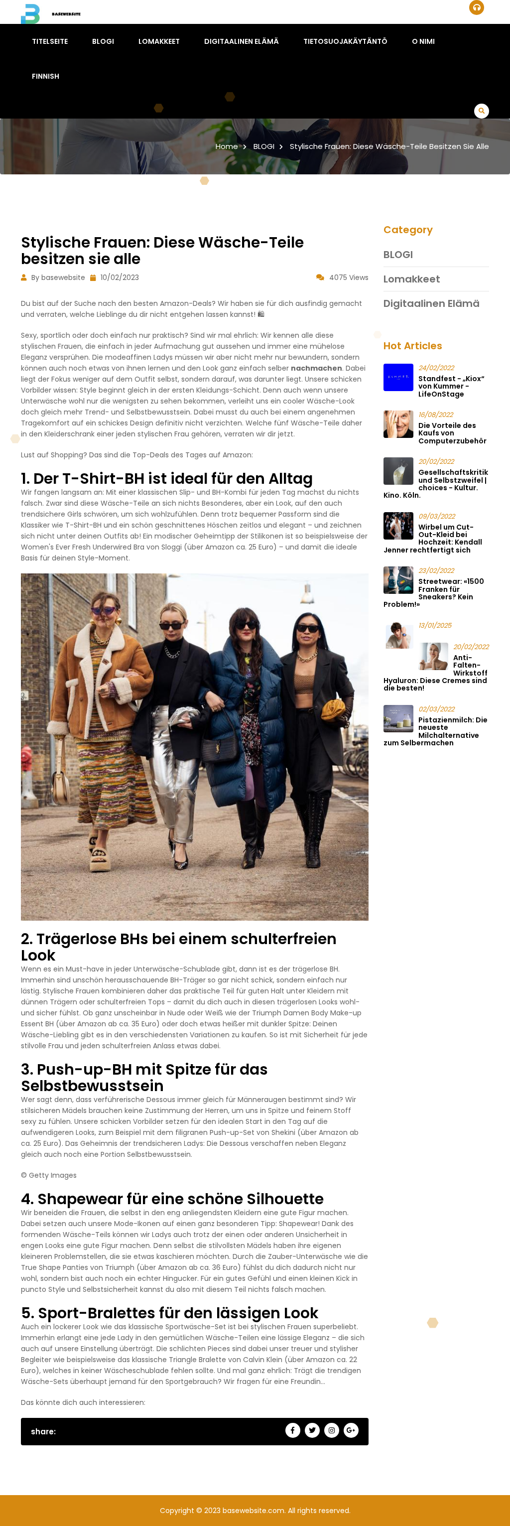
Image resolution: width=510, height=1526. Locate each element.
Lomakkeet (159, 41)
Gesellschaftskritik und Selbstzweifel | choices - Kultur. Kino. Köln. (435, 483)
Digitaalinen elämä (241, 41)
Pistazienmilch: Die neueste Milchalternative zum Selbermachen (435, 731)
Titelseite (50, 41)
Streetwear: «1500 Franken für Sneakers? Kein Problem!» (433, 592)
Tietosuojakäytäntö (345, 41)
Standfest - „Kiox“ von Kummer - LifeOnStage (451, 386)
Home (227, 146)
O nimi (423, 41)
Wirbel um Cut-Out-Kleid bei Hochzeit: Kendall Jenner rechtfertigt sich (432, 538)
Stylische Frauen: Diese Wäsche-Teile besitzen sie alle (389, 146)
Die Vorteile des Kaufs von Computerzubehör (452, 433)
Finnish (45, 76)
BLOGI (103, 41)
